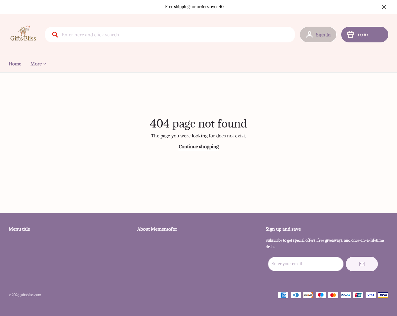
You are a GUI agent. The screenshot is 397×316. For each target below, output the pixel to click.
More (36, 64)
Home (15, 64)
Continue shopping (199, 146)
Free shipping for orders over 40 (194, 6)
